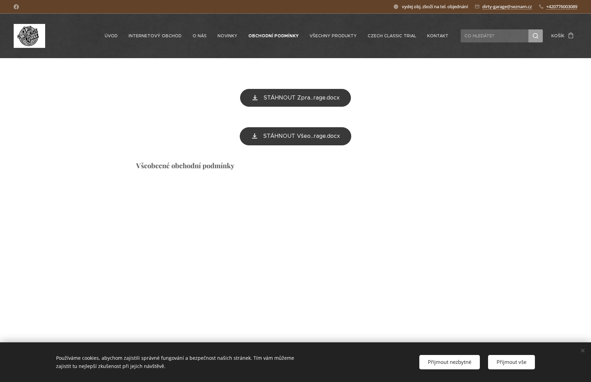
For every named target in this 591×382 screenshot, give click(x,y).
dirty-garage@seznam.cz (507, 6)
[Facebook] (16, 7)
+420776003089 (561, 6)
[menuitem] (113, 35)
